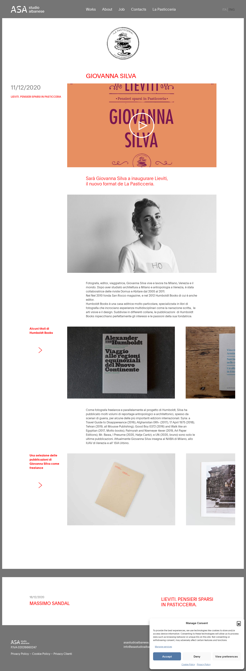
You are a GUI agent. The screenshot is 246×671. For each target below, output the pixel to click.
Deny (197, 656)
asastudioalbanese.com (139, 642)
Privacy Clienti (62, 654)
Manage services (163, 646)
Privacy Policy (204, 664)
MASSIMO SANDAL (50, 603)
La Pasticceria (164, 9)
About (107, 9)
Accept (167, 656)
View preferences (226, 656)
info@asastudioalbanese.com (143, 647)
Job (121, 9)
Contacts (138, 9)
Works (91, 9)
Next (40, 350)
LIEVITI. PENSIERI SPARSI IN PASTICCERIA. (187, 602)
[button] (239, 623)
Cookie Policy (188, 664)
